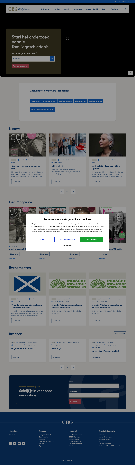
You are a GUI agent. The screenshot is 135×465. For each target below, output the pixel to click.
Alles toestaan (92, 239)
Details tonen (67, 245)
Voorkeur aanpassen (67, 239)
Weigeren (43, 239)
